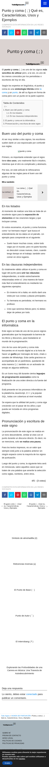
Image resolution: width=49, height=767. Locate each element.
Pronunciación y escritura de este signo (22, 124)
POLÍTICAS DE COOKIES (12, 741)
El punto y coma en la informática (20, 120)
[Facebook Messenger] (11, 32)
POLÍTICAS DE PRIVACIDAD (13, 743)
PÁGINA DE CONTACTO (11, 735)
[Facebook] (5, 32)
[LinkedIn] (31, 32)
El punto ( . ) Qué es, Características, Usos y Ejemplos (36, 506)
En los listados (16, 113)
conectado (31, 694)
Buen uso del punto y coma (17, 110)
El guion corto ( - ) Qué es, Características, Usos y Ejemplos (12, 506)
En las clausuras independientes (23, 116)
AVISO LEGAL (7, 738)
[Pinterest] (18, 32)
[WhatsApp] (24, 32)
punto (15, 92)
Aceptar (7, 763)
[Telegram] (37, 32)
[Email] (44, 32)
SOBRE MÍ (6, 733)
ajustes (22, 759)
